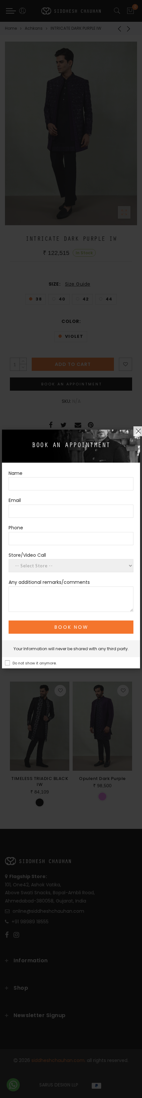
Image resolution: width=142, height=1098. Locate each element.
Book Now (71, 627)
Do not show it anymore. (34, 663)
